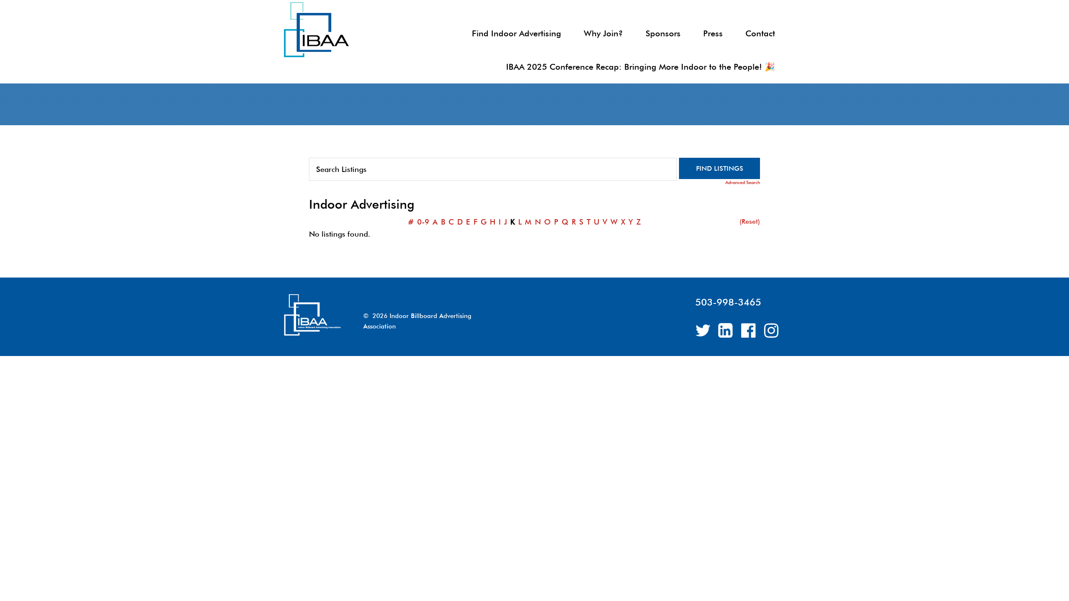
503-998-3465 (728, 302)
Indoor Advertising (359, 30)
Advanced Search (742, 182)
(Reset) (750, 221)
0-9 (423, 221)
